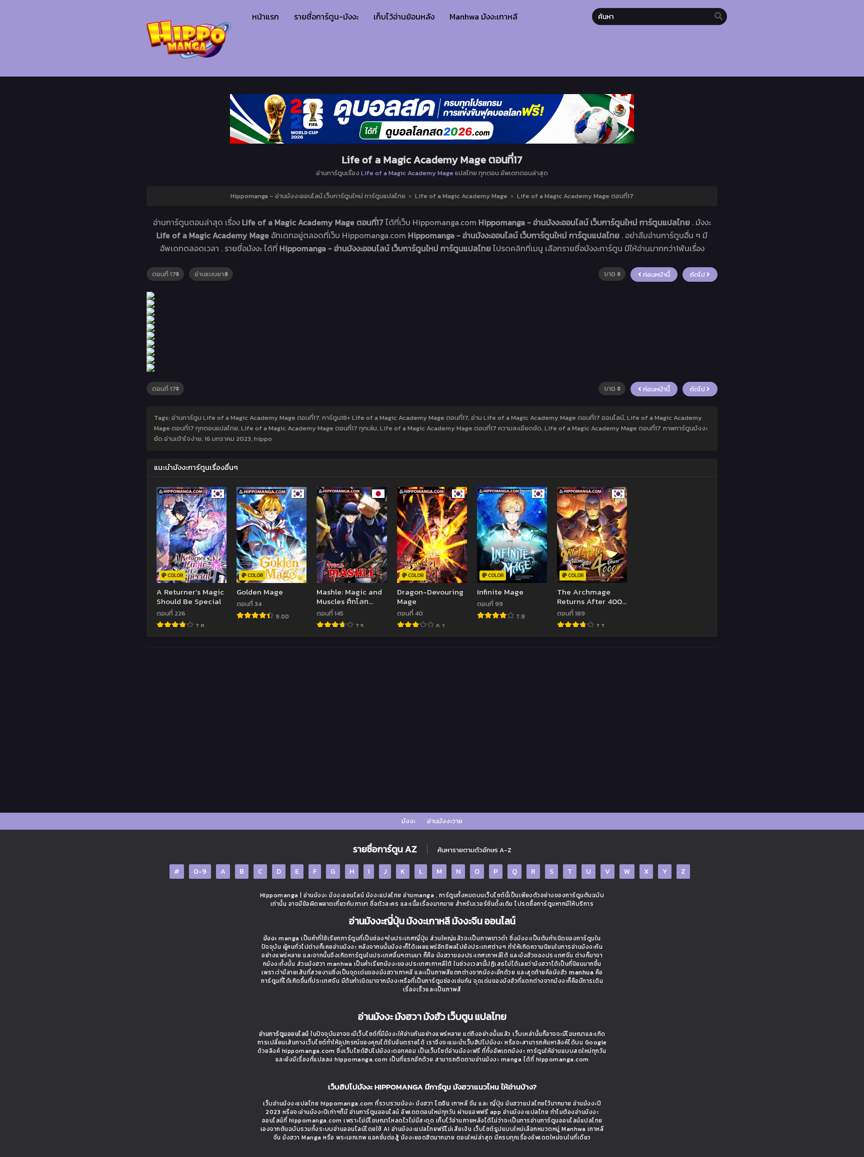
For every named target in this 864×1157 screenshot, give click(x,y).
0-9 (200, 871)
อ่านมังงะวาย (444, 821)
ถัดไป (698, 274)
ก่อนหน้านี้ (656, 274)
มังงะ (409, 821)
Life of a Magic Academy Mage (407, 173)
